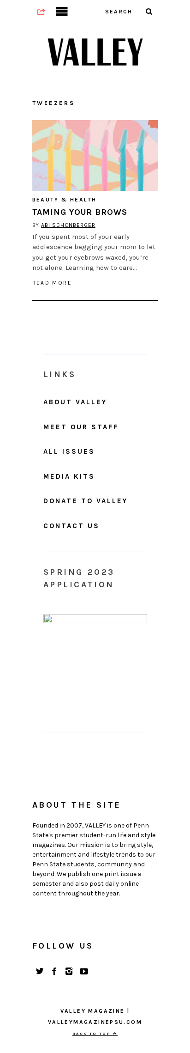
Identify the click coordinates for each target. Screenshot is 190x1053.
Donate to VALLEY (85, 501)
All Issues (69, 451)
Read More (52, 283)
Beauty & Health (64, 199)
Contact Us (71, 526)
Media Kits (69, 476)
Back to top (92, 1033)
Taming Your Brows (79, 212)
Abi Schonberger (68, 225)
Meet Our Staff (81, 427)
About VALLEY (75, 402)
